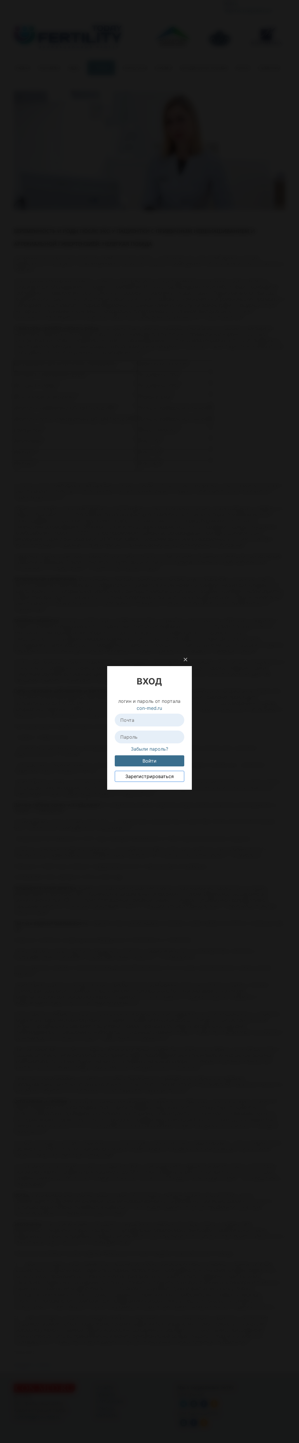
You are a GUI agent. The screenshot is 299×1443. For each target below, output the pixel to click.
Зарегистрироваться (149, 776)
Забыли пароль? (149, 749)
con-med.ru (149, 708)
